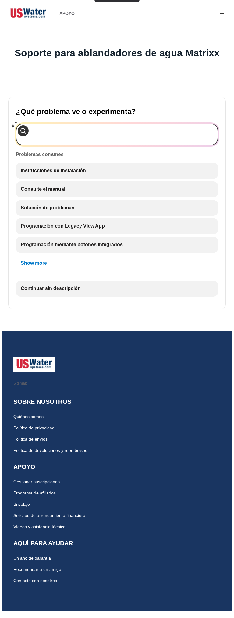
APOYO (67, 13)
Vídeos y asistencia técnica (39, 526)
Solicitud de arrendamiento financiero (49, 515)
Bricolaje (21, 504)
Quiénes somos (28, 416)
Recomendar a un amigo (37, 569)
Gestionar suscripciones (36, 481)
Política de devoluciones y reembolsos (50, 450)
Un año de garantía (32, 558)
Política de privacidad (34, 427)
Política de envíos (30, 439)
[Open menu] (221, 13)
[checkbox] (117, 171)
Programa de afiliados (34, 493)
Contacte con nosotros (35, 580)
